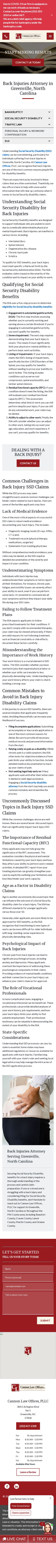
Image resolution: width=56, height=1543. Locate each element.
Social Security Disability (23, 118)
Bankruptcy (14, 111)
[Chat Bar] (28, 1539)
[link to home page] (28, 36)
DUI (7, 140)
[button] (28, 1351)
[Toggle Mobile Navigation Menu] (50, 36)
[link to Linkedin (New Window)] (16, 1486)
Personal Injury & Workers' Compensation (25, 132)
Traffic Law (13, 124)
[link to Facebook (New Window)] (7, 1486)
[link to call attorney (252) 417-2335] (5, 36)
